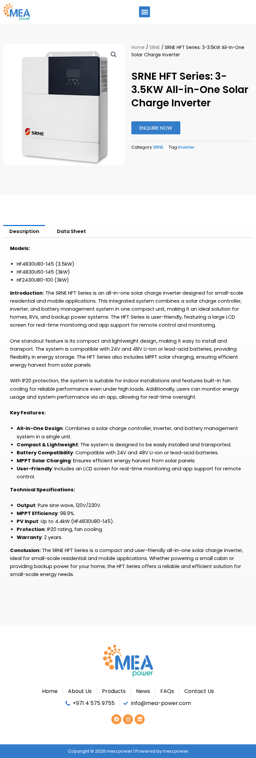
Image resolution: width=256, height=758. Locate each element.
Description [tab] (24, 231)
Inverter (186, 147)
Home (138, 47)
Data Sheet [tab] (71, 231)
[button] (144, 11)
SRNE (154, 47)
